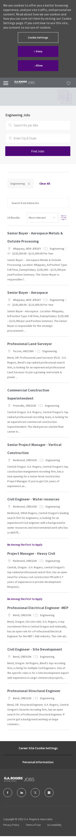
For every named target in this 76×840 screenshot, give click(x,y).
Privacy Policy (11, 825)
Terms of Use (33, 825)
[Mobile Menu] (5, 82)
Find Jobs (37, 151)
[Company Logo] (24, 779)
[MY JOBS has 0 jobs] (67, 82)
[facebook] (7, 792)
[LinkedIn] (21, 792)
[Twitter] (35, 792)
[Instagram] (49, 792)
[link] (21, 82)
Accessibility (54, 825)
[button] (38, 37)
